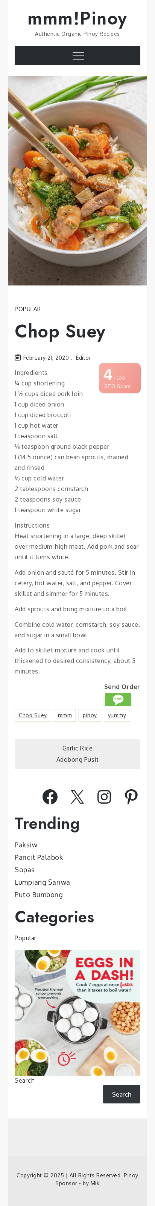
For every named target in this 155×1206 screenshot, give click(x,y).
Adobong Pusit (77, 759)
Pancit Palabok (39, 857)
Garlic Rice (77, 748)
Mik (95, 1183)
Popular (28, 309)
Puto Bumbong (39, 894)
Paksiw (26, 845)
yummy (117, 715)
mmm (65, 715)
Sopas (25, 869)
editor (83, 357)
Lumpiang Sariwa (42, 882)
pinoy (90, 715)
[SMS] (118, 699)
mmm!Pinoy (77, 18)
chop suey (33, 715)
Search (25, 1080)
